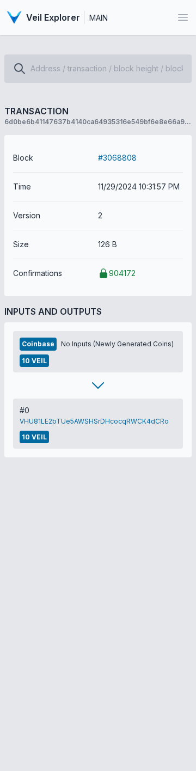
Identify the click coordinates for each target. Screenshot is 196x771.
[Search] (19, 68)
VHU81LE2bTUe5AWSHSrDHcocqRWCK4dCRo (94, 421)
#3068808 (117, 157)
